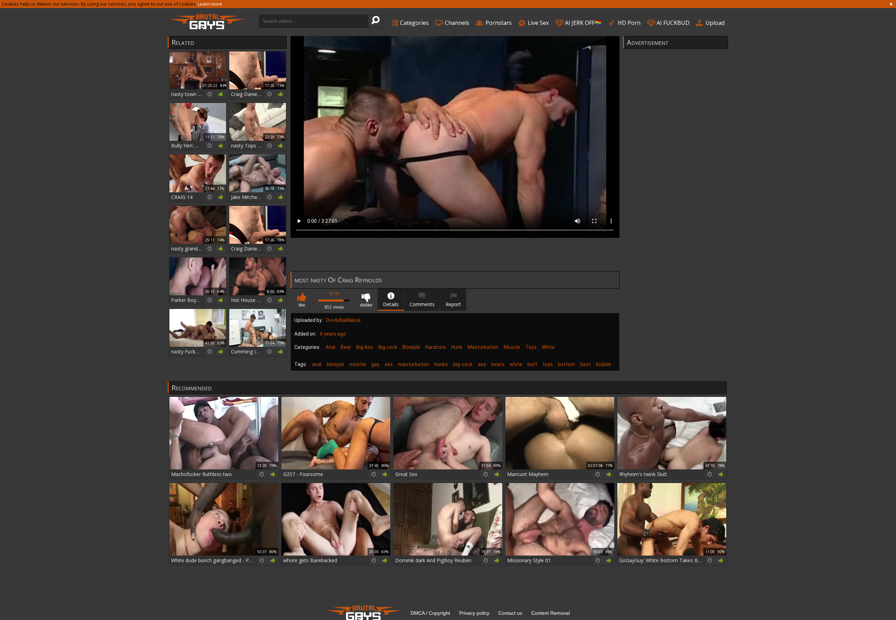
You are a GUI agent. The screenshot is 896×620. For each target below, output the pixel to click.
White (548, 347)
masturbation (413, 364)
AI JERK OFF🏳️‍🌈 (583, 23)
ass (482, 364)
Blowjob (411, 347)
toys (547, 364)
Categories (414, 23)
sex (389, 364)
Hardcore (435, 347)
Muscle (512, 347)
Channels (456, 23)
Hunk (456, 347)
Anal (330, 347)
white (516, 364)
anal (317, 364)
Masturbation (483, 347)
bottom (566, 364)
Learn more (210, 4)
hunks (441, 364)
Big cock (387, 347)
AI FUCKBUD (672, 23)
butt (532, 364)
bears (497, 364)
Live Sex (537, 23)
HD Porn (628, 23)
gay (375, 364)
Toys (531, 347)
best (585, 364)
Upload (714, 23)
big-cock (462, 364)
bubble (603, 364)
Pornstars (498, 23)
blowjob (335, 364)
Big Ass (364, 347)
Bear (346, 347)
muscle (357, 364)
